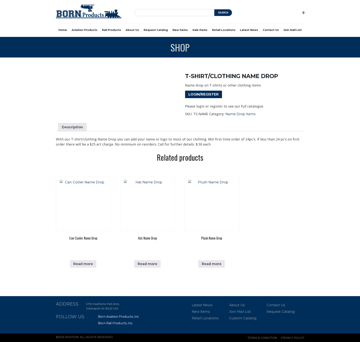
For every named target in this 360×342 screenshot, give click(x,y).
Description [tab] (72, 127)
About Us (132, 30)
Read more (83, 264)
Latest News (249, 30)
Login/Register (203, 94)
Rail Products (111, 30)
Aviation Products (84, 30)
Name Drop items (240, 114)
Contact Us (271, 30)
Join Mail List (293, 30)
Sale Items (199, 30)
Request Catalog (156, 30)
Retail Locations (223, 30)
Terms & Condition (262, 338)
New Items (180, 30)
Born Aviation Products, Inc (118, 316)
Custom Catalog (242, 318)
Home (62, 30)
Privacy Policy (292, 338)
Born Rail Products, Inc (115, 323)
